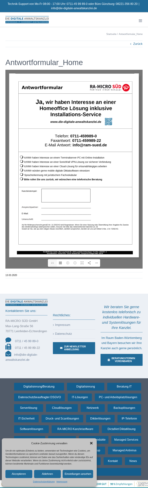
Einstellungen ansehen (78, 473)
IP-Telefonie (129, 418)
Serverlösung (28, 407)
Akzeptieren (19, 473)
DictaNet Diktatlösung (122, 429)
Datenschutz (63, 333)
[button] (91, 443)
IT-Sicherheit (26, 418)
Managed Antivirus (124, 450)
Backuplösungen (124, 407)
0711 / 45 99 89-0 (26, 341)
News (133, 461)
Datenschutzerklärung (44, 481)
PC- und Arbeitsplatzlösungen (118, 397)
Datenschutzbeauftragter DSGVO (39, 397)
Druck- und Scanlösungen (62, 418)
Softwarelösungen (31, 429)
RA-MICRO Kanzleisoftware (75, 429)
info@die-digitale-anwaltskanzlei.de (74, 8)
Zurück (138, 44)
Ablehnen (47, 473)
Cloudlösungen (62, 407)
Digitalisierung (85, 386)
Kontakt (113, 461)
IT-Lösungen (80, 397)
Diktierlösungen (100, 418)
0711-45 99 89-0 (77, 3)
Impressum (61, 481)
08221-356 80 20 (127, 3)
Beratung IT (124, 386)
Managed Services (126, 439)
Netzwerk (93, 407)
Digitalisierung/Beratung (39, 386)
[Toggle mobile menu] (141, 21)
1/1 (52, 263)
